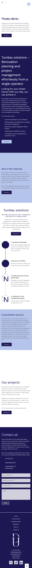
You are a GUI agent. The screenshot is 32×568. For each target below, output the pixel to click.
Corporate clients (16, 521)
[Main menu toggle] (28, 4)
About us (16, 527)
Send (5, 503)
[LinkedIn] (21, 562)
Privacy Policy (16, 558)
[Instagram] (11, 562)
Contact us (16, 530)
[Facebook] (16, 562)
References (16, 524)
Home (16, 516)
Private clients (16, 519)
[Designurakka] (4, 4)
